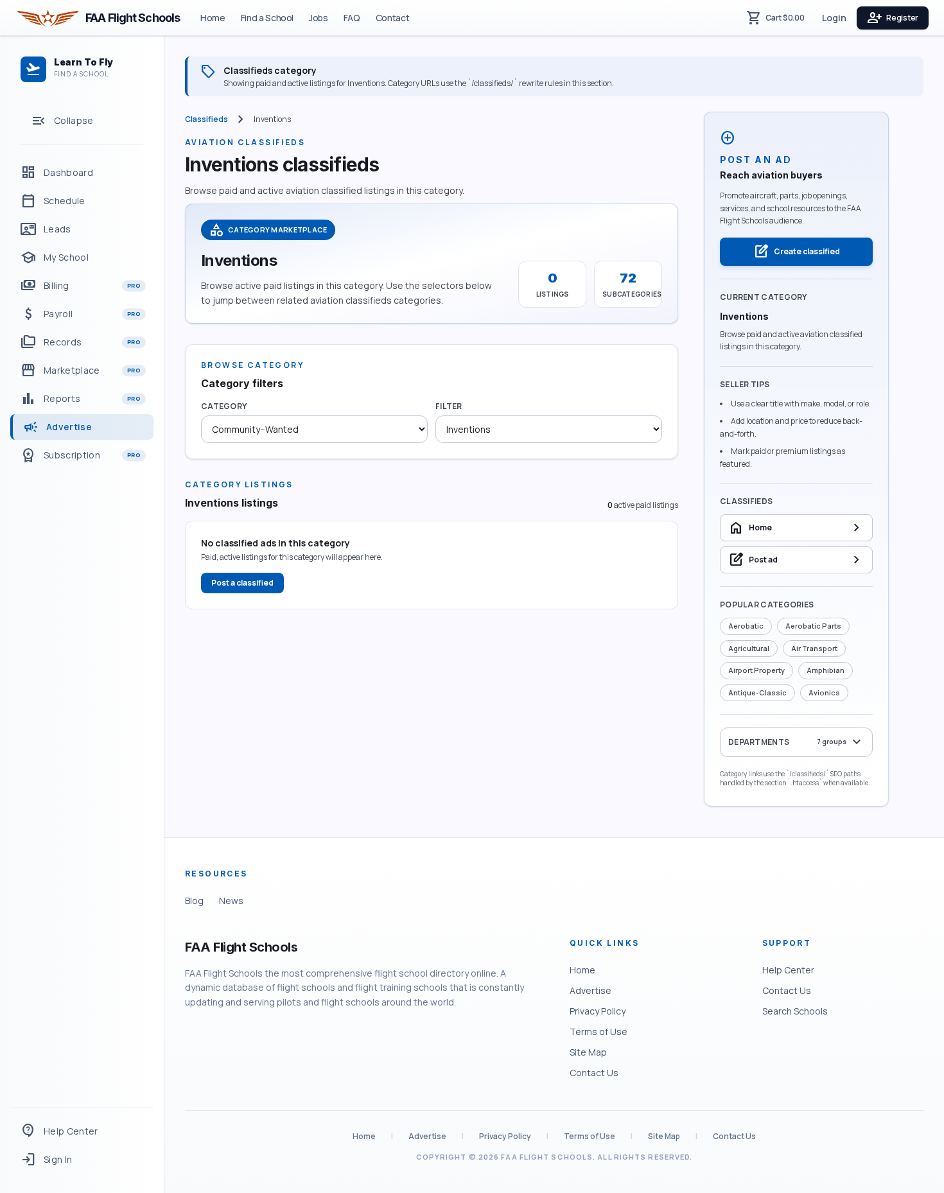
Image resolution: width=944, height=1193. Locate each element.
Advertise (590, 990)
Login (834, 18)
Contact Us (594, 1073)
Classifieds (206, 119)
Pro (134, 285)
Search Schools (795, 1011)
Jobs (318, 18)
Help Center (788, 970)
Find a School (267, 18)
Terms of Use (598, 1031)
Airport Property (756, 670)
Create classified (796, 252)
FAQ (352, 18)
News (231, 900)
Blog (194, 900)
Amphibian (825, 670)
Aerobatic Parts (813, 626)
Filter (448, 406)
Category (224, 406)
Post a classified (242, 582)
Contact (393, 18)
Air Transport (814, 648)
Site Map (588, 1052)
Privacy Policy (597, 1011)
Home (212, 18)
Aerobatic (746, 626)
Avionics (824, 692)
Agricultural (748, 648)
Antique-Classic (757, 692)
